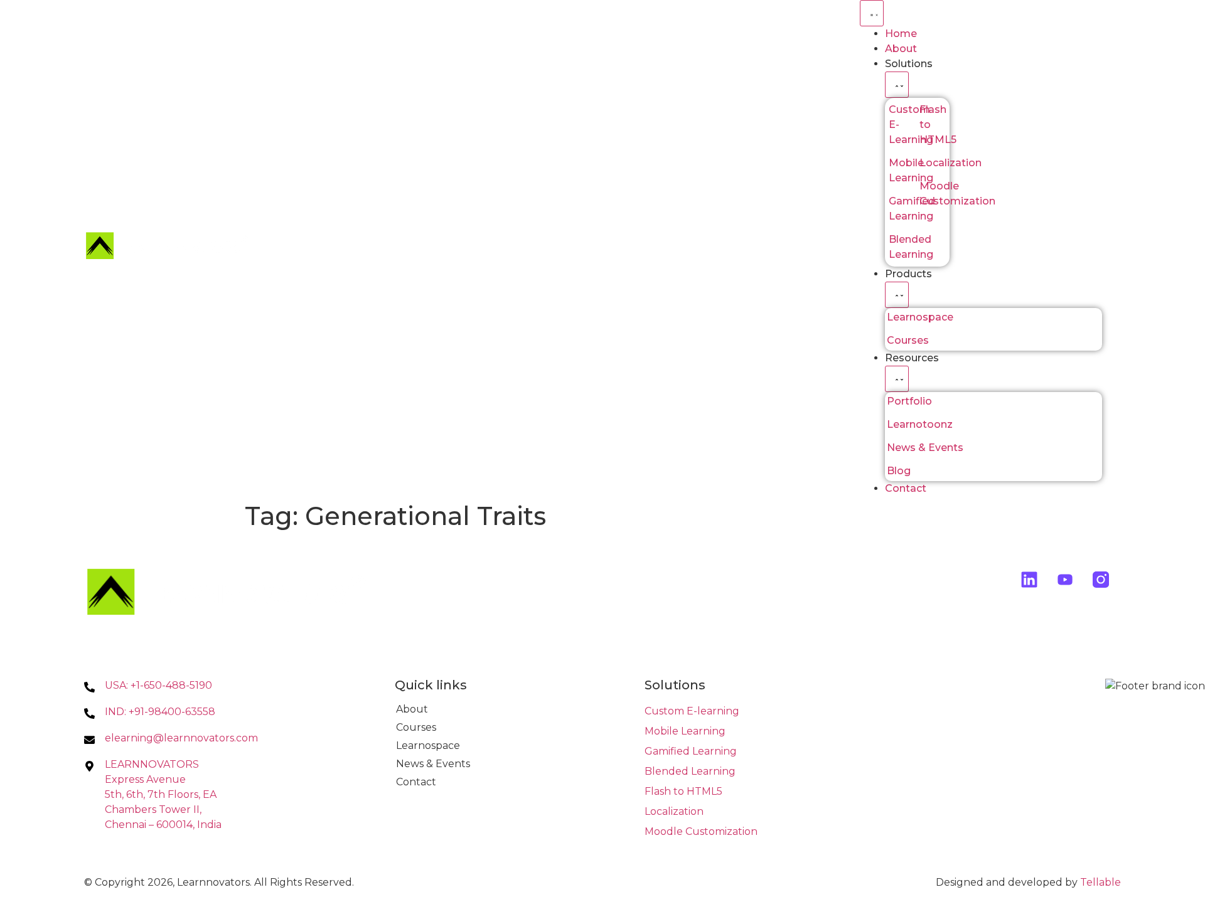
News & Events (433, 764)
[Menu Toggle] (872, 13)
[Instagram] (1100, 580)
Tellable (1100, 882)
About (412, 709)
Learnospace (428, 745)
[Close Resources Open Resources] (897, 379)
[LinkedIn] (1029, 580)
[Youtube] (1065, 580)
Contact (416, 782)
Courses (416, 727)
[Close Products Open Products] (897, 295)
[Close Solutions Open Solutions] (897, 85)
